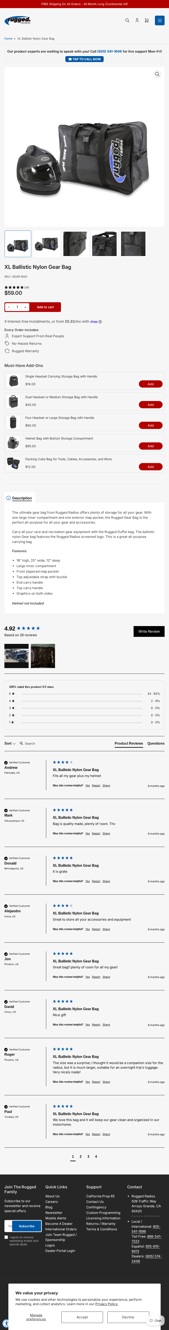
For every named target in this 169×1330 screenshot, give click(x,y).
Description (22, 498)
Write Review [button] (149, 631)
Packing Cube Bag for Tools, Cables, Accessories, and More (68, 459)
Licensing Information (103, 1218)
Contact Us (95, 1202)
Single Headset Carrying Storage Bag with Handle (61, 376)
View (13, 385)
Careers (51, 1202)
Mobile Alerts (55, 1218)
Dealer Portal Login (60, 1251)
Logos (50, 1245)
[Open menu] (160, 20)
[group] (27, 628)
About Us (52, 1196)
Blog (48, 1207)
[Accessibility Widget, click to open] (6, 1323)
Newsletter (53, 1213)
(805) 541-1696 (109, 51)
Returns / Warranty (101, 1224)
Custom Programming (103, 1213)
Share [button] (106, 785)
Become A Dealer (59, 1224)
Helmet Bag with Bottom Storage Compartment (59, 438)
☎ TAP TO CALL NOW (84, 59)
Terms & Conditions (101, 1229)
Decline (128, 1317)
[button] (84, 287)
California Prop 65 (100, 1196)
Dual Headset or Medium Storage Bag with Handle (61, 397)
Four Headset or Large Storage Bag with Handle (59, 418)
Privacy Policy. (106, 1304)
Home (8, 38)
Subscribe (26, 1226)
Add (151, 384)
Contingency (96, 1207)
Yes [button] (87, 785)
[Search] (127, 20)
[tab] (129, 744)
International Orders (61, 1229)
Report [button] (96, 785)
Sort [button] (8, 743)
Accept (82, 1317)
